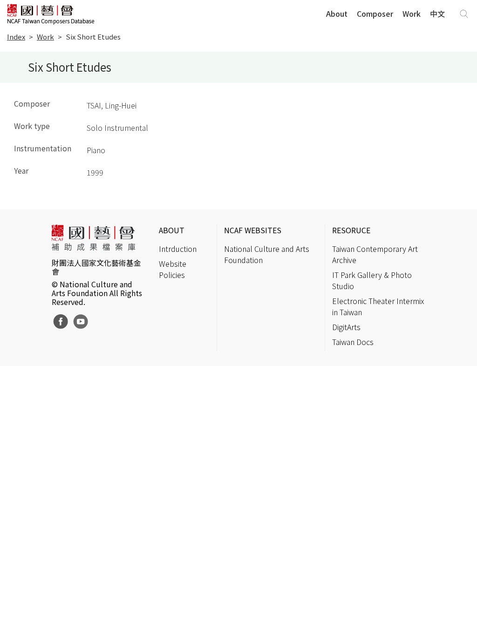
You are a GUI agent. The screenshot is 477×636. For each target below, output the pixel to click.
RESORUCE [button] (351, 230)
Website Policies (172, 269)
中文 (437, 13)
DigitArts (346, 326)
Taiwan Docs (353, 341)
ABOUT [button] (171, 230)
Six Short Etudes (93, 36)
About (337, 13)
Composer (375, 13)
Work (411, 13)
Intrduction (178, 248)
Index (16, 36)
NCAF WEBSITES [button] (252, 230)
